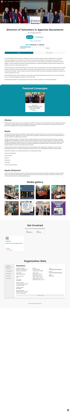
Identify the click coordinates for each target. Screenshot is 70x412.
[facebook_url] (49, 275)
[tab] (19, 53)
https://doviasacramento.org (55, 272)
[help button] (68, 410)
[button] (14, 243)
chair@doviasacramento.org (55, 269)
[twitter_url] (50, 275)
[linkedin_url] (53, 275)
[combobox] (29, 232)
